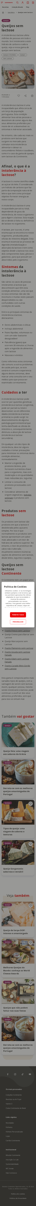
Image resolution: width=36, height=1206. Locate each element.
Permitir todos (18, 615)
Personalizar (18, 622)
